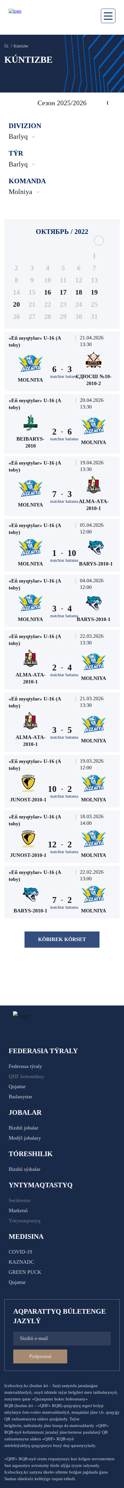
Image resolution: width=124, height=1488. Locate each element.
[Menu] (108, 16)
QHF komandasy (26, 1076)
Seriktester (20, 1200)
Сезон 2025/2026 (62, 103)
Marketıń (18, 1210)
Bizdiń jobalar (23, 1128)
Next (114, 103)
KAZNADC (21, 1262)
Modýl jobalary (25, 1138)
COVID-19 (20, 1252)
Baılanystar (20, 1096)
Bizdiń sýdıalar (24, 1169)
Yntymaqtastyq (24, 1220)
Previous (11, 103)
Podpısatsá (40, 1356)
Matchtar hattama (64, 376)
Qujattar (17, 1086)
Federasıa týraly (25, 1066)
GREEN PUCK (25, 1272)
